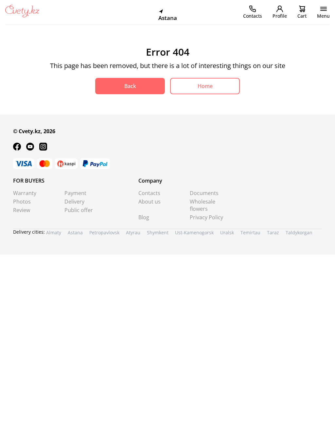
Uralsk (227, 232)
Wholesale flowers (202, 205)
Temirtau (250, 232)
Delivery (74, 201)
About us (149, 201)
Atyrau (133, 232)
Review (21, 210)
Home (205, 86)
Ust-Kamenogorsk (194, 232)
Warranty (24, 193)
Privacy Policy (206, 217)
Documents (204, 193)
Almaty (53, 232)
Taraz (273, 232)
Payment (75, 193)
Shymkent (157, 232)
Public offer (78, 210)
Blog (143, 217)
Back (130, 86)
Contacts (149, 193)
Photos (22, 201)
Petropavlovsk (104, 232)
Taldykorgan (299, 232)
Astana (75, 232)
